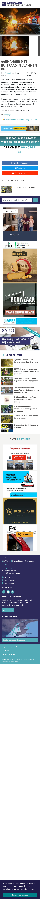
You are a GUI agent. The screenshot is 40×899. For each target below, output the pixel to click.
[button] (1, 46)
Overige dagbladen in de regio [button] (14, 640)
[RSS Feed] (12, 592)
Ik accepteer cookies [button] (20, 895)
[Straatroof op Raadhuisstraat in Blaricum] (7, 428)
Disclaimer (5, 651)
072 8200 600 (10, 577)
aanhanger (7, 115)
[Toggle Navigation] (36, 3)
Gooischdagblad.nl (14, 3)
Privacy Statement (8, 655)
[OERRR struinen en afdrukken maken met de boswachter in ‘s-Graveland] (7, 372)
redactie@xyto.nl (11, 580)
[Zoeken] (35, 200)
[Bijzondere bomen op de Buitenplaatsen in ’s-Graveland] (7, 363)
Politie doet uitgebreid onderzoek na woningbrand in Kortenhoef (25, 408)
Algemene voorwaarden (10, 647)
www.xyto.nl (9, 583)
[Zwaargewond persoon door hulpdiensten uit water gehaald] (7, 381)
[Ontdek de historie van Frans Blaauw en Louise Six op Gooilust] (7, 400)
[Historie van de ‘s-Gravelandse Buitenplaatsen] (7, 419)
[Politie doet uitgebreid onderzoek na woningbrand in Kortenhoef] (7, 409)
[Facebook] (4, 592)
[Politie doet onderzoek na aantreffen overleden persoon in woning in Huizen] (7, 391)
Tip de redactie (21, 173)
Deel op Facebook (21, 163)
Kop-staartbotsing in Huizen (25, 187)
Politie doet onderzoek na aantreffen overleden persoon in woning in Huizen (26, 390)
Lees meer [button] (32, 889)
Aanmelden (8, 610)
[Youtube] (8, 592)
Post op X (21, 168)
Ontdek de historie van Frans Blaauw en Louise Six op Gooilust (25, 399)
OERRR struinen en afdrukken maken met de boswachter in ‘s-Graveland (26, 371)
